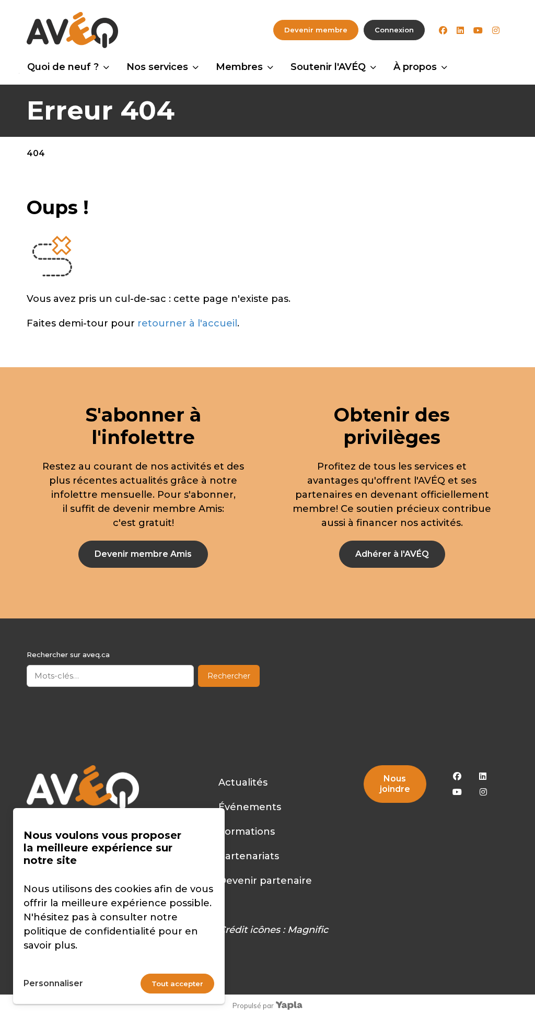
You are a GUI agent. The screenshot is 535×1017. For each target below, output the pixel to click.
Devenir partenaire (265, 880)
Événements (249, 807)
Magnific (307, 930)
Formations (246, 831)
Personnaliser (53, 983)
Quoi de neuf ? (63, 67)
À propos (415, 67)
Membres (239, 67)
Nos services (157, 67)
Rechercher (228, 676)
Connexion (394, 30)
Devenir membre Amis (143, 554)
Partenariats (248, 856)
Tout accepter (177, 983)
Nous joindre (395, 784)
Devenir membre (315, 30)
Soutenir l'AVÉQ (328, 67)
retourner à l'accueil (187, 323)
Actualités (243, 782)
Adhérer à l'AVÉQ (392, 554)
